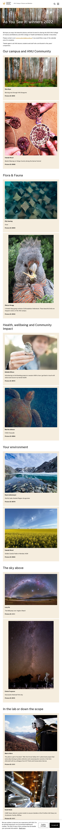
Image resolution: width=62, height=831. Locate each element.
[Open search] (54, 4)
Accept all (54, 825)
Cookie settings (43, 825)
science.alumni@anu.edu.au (24, 38)
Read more (22, 828)
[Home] (3, 17)
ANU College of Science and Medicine (23, 3)
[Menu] (58, 4)
